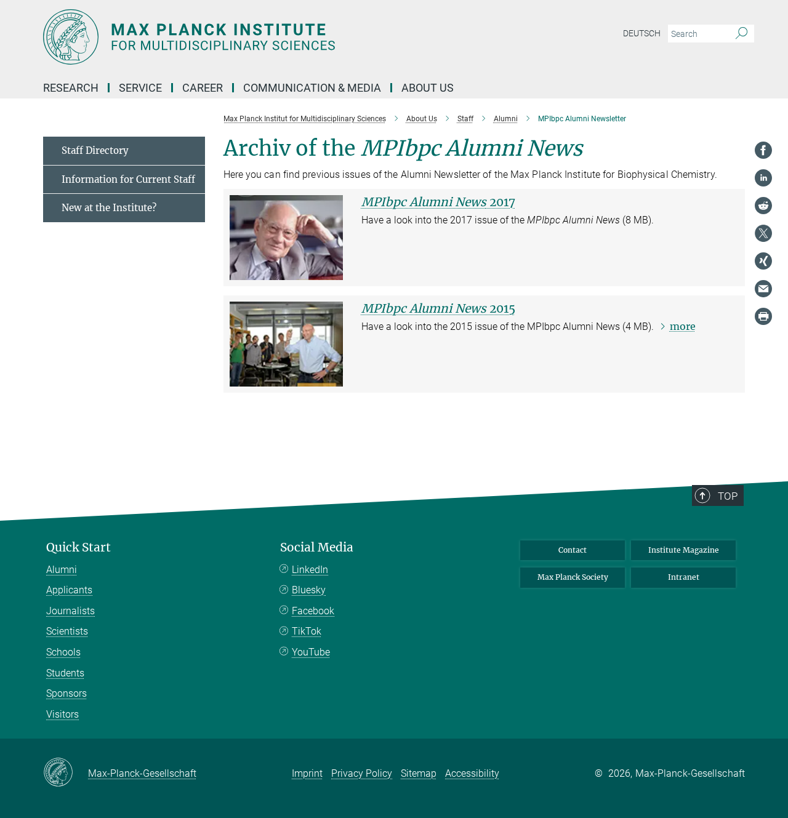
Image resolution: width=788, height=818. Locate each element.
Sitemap (418, 773)
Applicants (69, 590)
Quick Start (78, 547)
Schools (63, 652)
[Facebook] (763, 150)
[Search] (741, 33)
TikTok (306, 631)
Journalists (70, 611)
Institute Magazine (683, 550)
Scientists (67, 631)
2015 (438, 308)
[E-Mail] (763, 288)
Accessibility (472, 773)
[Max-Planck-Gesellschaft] (65, 773)
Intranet (683, 577)
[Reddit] (763, 205)
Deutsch (642, 33)
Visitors (62, 714)
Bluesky (309, 590)
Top (728, 496)
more (683, 326)
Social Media (316, 547)
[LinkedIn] (763, 178)
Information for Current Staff (128, 179)
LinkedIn (310, 569)
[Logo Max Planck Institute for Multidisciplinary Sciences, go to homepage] (274, 37)
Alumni (61, 569)
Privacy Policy (361, 773)
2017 (438, 201)
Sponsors (66, 693)
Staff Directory (95, 150)
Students (65, 673)
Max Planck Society (572, 577)
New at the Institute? (109, 208)
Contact (572, 550)
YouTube (311, 652)
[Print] (763, 316)
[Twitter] (763, 233)
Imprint (307, 773)
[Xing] (763, 261)
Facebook (313, 611)
